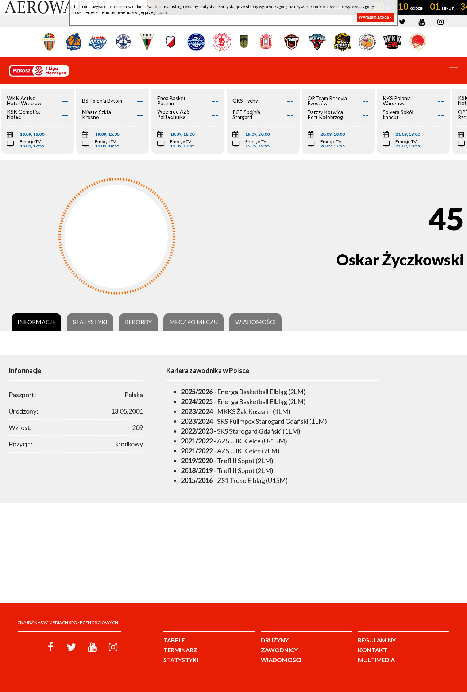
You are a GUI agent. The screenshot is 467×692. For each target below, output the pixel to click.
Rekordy (138, 322)
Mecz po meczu (193, 322)
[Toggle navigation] (454, 70)
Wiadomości (255, 322)
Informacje (36, 322)
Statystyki (90, 322)
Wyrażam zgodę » (375, 17)
